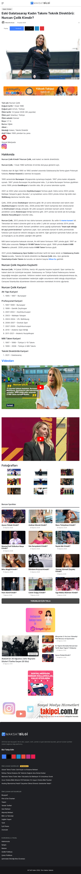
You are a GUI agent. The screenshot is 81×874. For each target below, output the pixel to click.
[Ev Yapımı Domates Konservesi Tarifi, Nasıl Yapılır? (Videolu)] (48, 649)
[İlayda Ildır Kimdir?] (67, 537)
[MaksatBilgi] (40, 3)
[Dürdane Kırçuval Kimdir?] (40, 560)
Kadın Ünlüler (7, 9)
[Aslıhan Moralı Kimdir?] (40, 516)
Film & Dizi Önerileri (8, 798)
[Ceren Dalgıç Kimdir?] (40, 583)
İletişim (4, 845)
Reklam (4, 848)
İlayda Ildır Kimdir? (63, 546)
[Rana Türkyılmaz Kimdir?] (67, 516)
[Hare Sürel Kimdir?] (13, 583)
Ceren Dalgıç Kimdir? (37, 593)
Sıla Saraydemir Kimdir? (38, 546)
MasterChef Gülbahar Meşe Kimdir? (13, 547)
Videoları (8, 360)
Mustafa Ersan (9, 22)
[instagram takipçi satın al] (40, 709)
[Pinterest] (42, 28)
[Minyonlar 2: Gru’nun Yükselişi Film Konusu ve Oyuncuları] (48, 639)
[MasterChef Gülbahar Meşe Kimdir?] (13, 537)
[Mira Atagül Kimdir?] (13, 560)
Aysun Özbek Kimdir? (10, 525)
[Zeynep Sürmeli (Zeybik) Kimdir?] (67, 560)
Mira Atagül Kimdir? (10, 569)
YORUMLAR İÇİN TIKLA (40, 601)
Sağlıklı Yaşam (6, 819)
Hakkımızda (6, 841)
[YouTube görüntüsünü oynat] (40, 387)
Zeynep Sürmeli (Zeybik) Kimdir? (65, 570)
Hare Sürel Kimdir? (9, 593)
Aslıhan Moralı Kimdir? (38, 525)
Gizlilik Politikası (7, 852)
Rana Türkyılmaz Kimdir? (66, 525)
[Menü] (3, 4)
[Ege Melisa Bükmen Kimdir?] (67, 583)
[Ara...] (78, 4)
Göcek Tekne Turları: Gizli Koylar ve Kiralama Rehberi (20, 769)
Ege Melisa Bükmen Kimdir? (67, 593)
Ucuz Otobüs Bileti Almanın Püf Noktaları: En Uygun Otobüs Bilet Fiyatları (27, 780)
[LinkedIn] (37, 28)
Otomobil (5, 830)
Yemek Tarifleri (7, 805)
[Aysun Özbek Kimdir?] (13, 516)
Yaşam (4, 802)
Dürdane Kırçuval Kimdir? (39, 569)
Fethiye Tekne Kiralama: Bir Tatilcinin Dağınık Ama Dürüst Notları (24, 773)
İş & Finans (5, 826)
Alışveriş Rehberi (7, 812)
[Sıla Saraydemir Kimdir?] (40, 537)
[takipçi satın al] (40, 91)
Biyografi (5, 795)
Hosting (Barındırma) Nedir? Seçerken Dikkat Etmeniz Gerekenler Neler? (26, 783)
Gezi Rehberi (6, 809)
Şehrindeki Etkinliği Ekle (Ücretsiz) (13, 859)
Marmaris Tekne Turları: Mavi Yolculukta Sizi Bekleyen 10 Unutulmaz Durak (27, 776)
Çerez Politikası (7, 855)
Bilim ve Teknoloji (7, 816)
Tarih (3, 823)
